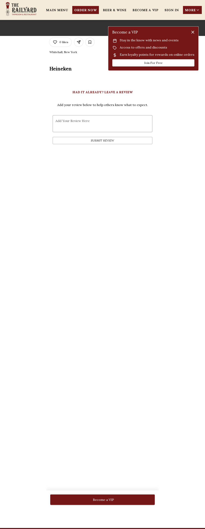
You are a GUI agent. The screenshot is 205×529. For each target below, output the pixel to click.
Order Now (85, 10)
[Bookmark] (89, 42)
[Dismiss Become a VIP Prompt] (193, 32)
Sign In (172, 10)
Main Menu (57, 10)
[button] (192, 10)
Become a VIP (146, 10)
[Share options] (78, 42)
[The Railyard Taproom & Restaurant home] (21, 9)
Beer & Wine (115, 10)
